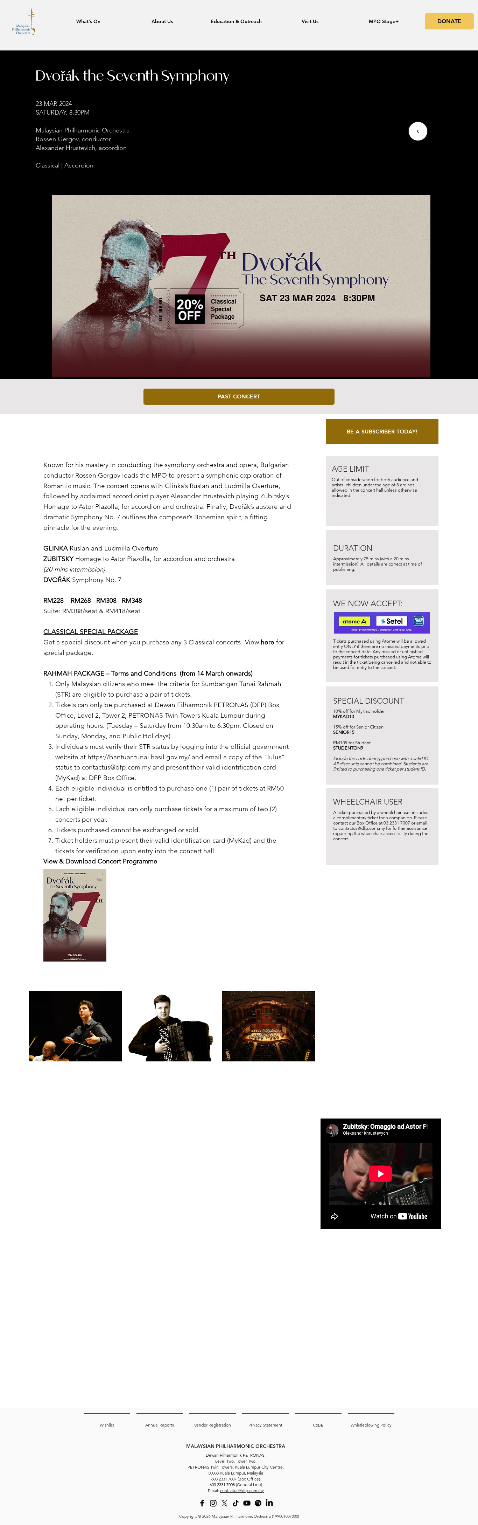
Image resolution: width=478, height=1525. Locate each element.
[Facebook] (202, 1503)
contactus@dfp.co (108, 767)
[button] (239, 397)
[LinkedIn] (269, 1503)
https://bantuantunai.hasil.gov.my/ (138, 757)
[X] (224, 1503)
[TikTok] (235, 1503)
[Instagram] (213, 1503)
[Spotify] (258, 1503)
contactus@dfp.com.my (361, 828)
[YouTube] (246, 1503)
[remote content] (381, 1047)
